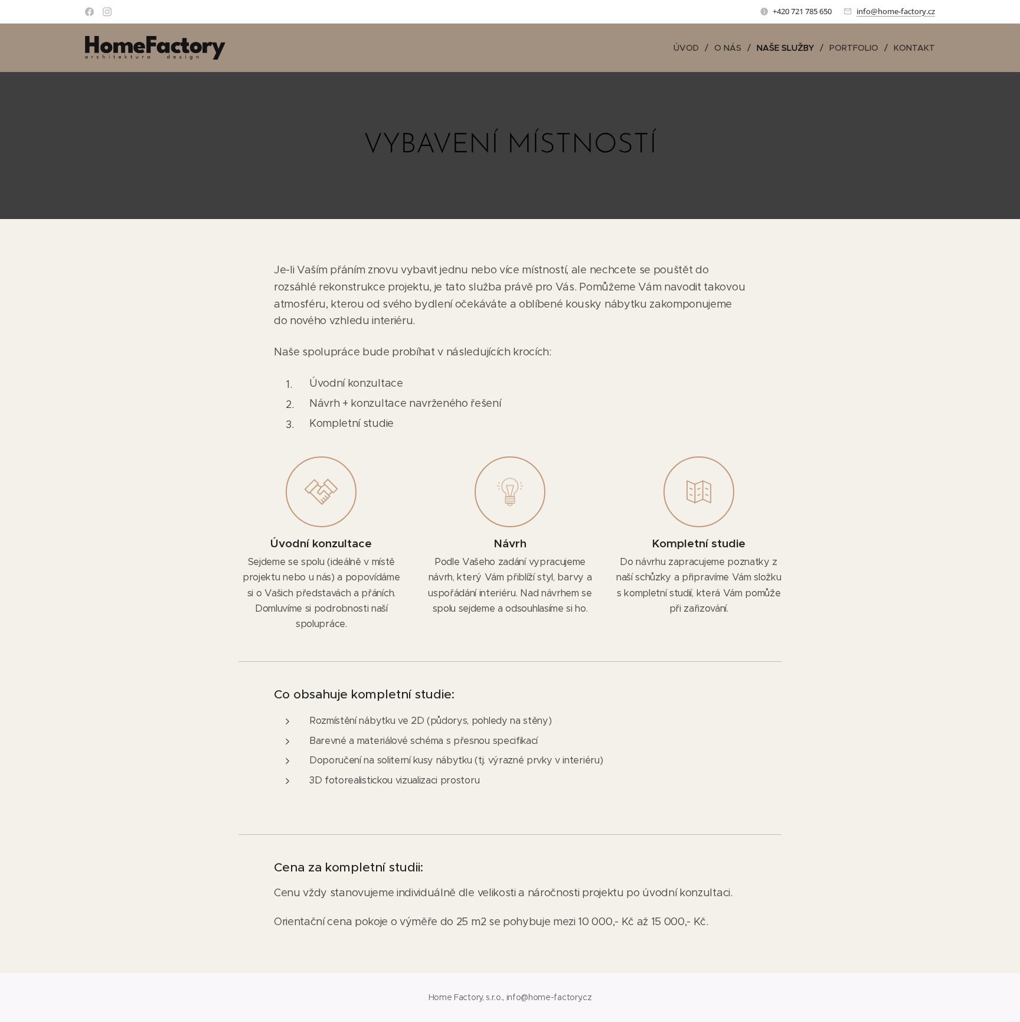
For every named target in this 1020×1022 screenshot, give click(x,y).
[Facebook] (89, 12)
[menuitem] (689, 48)
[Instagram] (107, 12)
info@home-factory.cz (895, 11)
